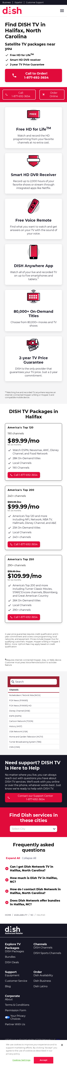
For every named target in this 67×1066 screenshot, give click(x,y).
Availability (20, 915)
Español (18, 2)
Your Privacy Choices (18, 1017)
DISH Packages (14, 951)
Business (6, 2)
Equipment (12, 975)
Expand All (13, 858)
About (9, 999)
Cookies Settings (21, 1060)
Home (8, 915)
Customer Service (16, 980)
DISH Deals (12, 962)
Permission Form (15, 1010)
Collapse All (29, 858)
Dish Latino (41, 986)
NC (32, 915)
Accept (44, 1060)
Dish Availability (43, 975)
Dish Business (42, 980)
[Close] (62, 1045)
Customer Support (35, 2)
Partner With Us (15, 1024)
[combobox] (30, 829)
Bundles (10, 956)
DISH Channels (43, 947)
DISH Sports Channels (47, 953)
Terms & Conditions (17, 1004)
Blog (8, 986)
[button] (54, 829)
